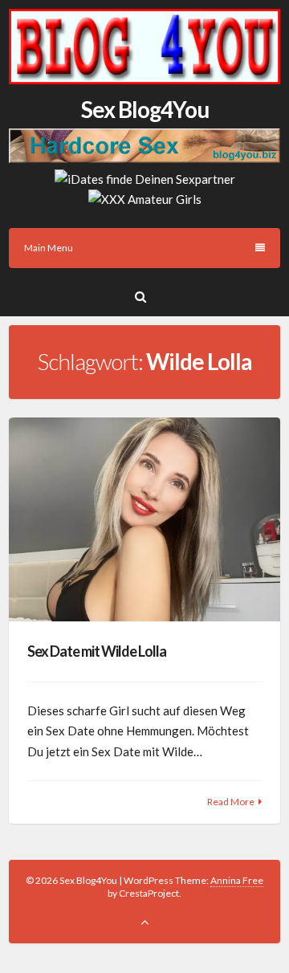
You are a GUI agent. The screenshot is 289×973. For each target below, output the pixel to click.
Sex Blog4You (145, 109)
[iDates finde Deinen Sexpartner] (145, 179)
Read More (230, 802)
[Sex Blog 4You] (144, 79)
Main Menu (48, 248)
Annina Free (236, 880)
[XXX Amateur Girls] (144, 199)
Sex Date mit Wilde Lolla (96, 651)
